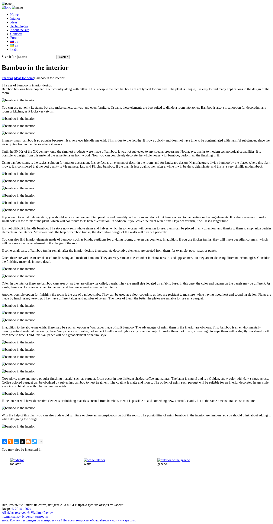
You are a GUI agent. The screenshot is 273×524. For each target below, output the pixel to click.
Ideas (13, 22)
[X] (22, 441)
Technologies (19, 26)
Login (14, 49)
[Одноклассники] (10, 441)
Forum (14, 37)
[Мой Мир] (16, 441)
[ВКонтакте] (4, 441)
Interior (15, 18)
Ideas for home (24, 78)
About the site (19, 30)
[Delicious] (34, 441)
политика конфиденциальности (25, 516)
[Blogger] (28, 441)
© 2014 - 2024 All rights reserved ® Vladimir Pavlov (27, 510)
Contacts (16, 34)
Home (14, 14)
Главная (7, 78)
